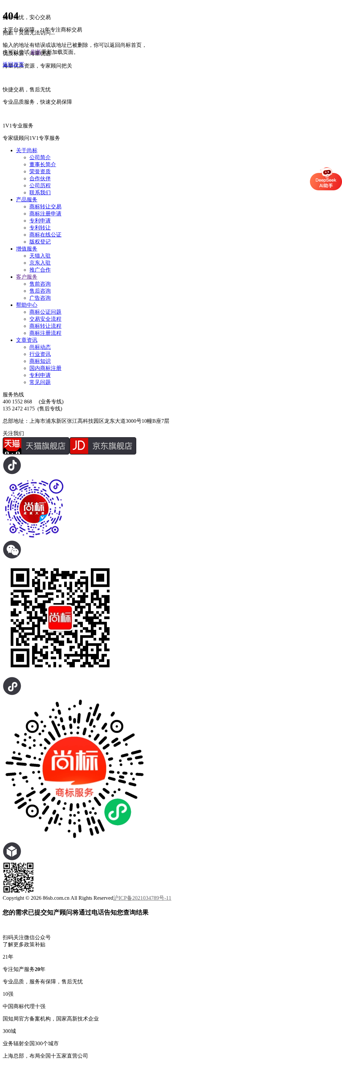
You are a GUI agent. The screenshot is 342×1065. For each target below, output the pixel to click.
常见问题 (40, 382)
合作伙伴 (40, 178)
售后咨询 (40, 291)
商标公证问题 (45, 312)
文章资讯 (26, 340)
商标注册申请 (45, 213)
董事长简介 (42, 164)
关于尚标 (26, 150)
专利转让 (40, 227)
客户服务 (26, 277)
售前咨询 (40, 284)
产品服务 (26, 199)
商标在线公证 (45, 234)
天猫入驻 (40, 256)
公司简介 (40, 157)
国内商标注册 (45, 368)
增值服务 (26, 249)
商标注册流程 (45, 333)
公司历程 (40, 185)
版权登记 (40, 242)
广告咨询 (40, 298)
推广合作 (40, 270)
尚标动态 (40, 347)
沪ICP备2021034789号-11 (142, 898)
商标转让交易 (45, 206)
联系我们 (40, 192)
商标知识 (40, 361)
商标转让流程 (45, 326)
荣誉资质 (40, 171)
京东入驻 (40, 263)
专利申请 (40, 220)
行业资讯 (40, 354)
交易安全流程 (45, 319)
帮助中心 (26, 305)
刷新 (36, 52)
